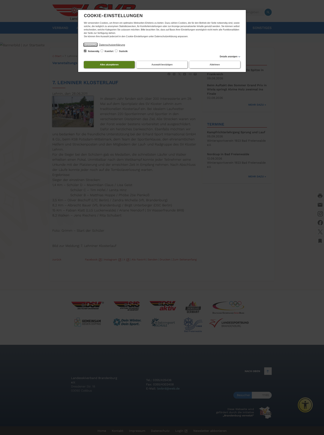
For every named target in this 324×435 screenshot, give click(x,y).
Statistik (123, 51)
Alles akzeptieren (109, 64)
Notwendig (93, 51)
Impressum (90, 44)
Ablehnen (215, 64)
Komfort (109, 51)
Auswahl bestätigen (162, 64)
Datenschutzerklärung (112, 44)
